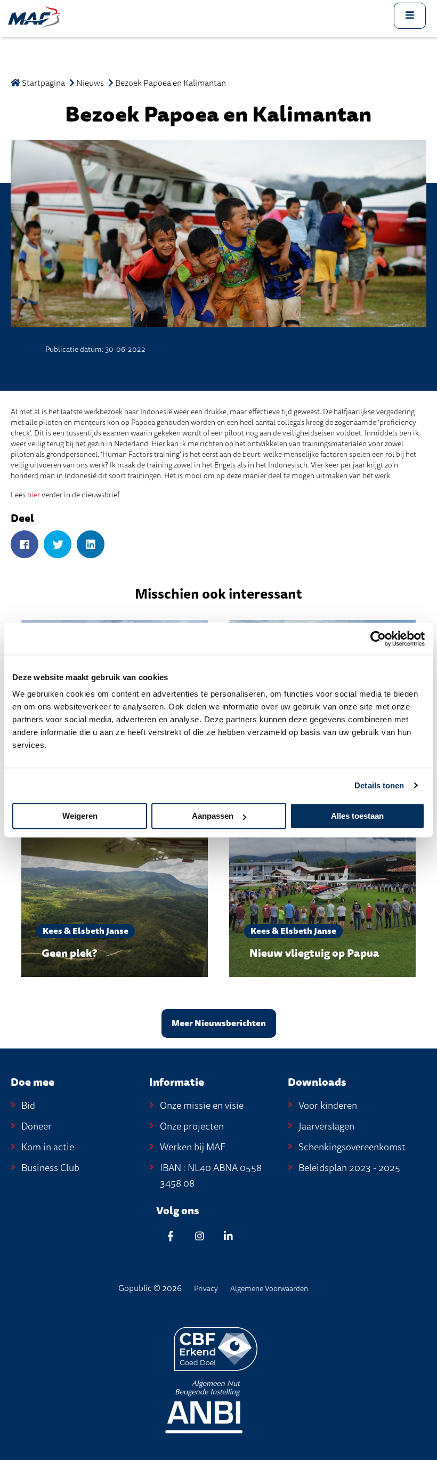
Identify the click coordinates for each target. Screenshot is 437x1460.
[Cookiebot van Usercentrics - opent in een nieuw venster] (378, 639)
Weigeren (80, 815)
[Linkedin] (228, 1236)
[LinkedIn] (90, 545)
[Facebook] (24, 545)
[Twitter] (57, 545)
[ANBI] (203, 1405)
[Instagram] (199, 1236)
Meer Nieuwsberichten (219, 1023)
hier (33, 495)
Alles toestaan (357, 815)
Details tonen (379, 785)
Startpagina (42, 83)
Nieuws (90, 83)
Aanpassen (212, 815)
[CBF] (215, 1348)
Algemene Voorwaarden (269, 1288)
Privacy (206, 1288)
